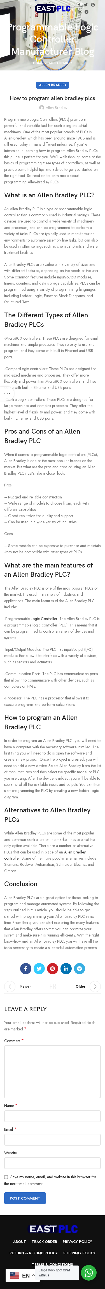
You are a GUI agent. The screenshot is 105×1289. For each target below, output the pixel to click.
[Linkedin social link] (79, 12)
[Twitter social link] (85, 4)
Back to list (53, 986)
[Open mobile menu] (7, 8)
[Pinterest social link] (93, 4)
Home (38, 63)
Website (10, 1153)
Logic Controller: (44, 618)
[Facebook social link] (79, 4)
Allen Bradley (60, 63)
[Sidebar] (7, 394)
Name (11, 1106)
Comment (14, 1041)
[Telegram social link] (86, 12)
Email (10, 1129)
